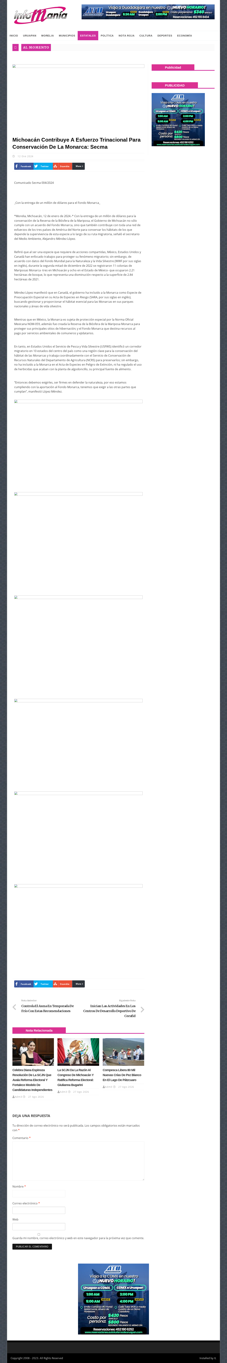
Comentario (21, 1138)
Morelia (47, 35)
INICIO (14, 35)
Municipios (67, 35)
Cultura (145, 35)
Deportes (164, 35)
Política (107, 35)
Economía (184, 35)
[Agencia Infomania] (40, 15)
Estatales (88, 35)
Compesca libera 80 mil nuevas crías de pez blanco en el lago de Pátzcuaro (122, 1075)
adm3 (18, 1096)
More (78, 166)
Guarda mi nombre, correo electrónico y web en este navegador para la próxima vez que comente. (78, 1238)
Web (15, 1219)
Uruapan (29, 35)
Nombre (19, 1186)
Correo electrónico (26, 1203)
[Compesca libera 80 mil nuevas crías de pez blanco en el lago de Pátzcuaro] (123, 1052)
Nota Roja (126, 35)
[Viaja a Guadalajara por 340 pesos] (148, 11)
